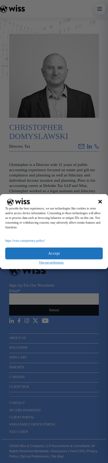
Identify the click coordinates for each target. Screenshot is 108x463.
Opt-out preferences (51, 262)
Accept (54, 253)
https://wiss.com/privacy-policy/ (25, 241)
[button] (100, 201)
